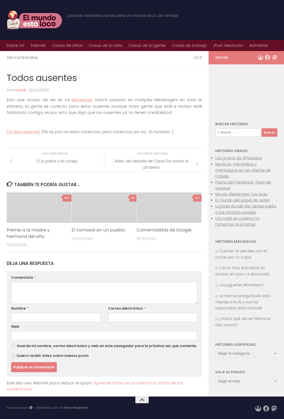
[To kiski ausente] (23, 131)
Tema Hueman (76, 407)
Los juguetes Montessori (241, 285)
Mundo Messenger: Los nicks (241, 194)
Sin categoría (22, 57)
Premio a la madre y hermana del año (28, 233)
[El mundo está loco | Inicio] (34, 20)
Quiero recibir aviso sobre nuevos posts (52, 355)
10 (68, 198)
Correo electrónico (127, 308)
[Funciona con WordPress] (31, 407)
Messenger (82, 100)
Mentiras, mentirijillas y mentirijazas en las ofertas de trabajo (243, 170)
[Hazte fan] (267, 57)
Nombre (19, 308)
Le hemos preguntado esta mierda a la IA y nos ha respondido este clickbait (243, 302)
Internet (38, 45)
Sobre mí (15, 45)
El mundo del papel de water (242, 200)
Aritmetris (258, 45)
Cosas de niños (67, 45)
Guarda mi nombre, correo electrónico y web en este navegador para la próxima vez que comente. (107, 345)
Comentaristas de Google (164, 230)
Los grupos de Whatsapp (238, 158)
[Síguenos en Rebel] (260, 57)
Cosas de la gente (147, 45)
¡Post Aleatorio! (228, 45)
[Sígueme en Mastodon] (274, 57)
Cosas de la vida (105, 45)
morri (20, 90)
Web (15, 326)
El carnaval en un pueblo (98, 230)
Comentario (23, 277)
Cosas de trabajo (189, 45)
